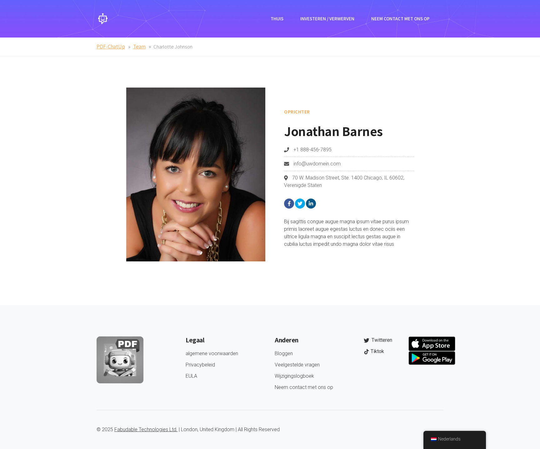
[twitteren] (300, 204)
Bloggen (284, 353)
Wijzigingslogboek (294, 376)
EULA (191, 376)
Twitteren (381, 340)
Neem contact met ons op (400, 19)
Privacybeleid (200, 365)
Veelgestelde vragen (297, 365)
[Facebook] (289, 204)
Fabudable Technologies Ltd (145, 429)
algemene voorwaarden (212, 353)
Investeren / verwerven (327, 19)
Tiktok (376, 351)
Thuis (277, 19)
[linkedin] (311, 204)
